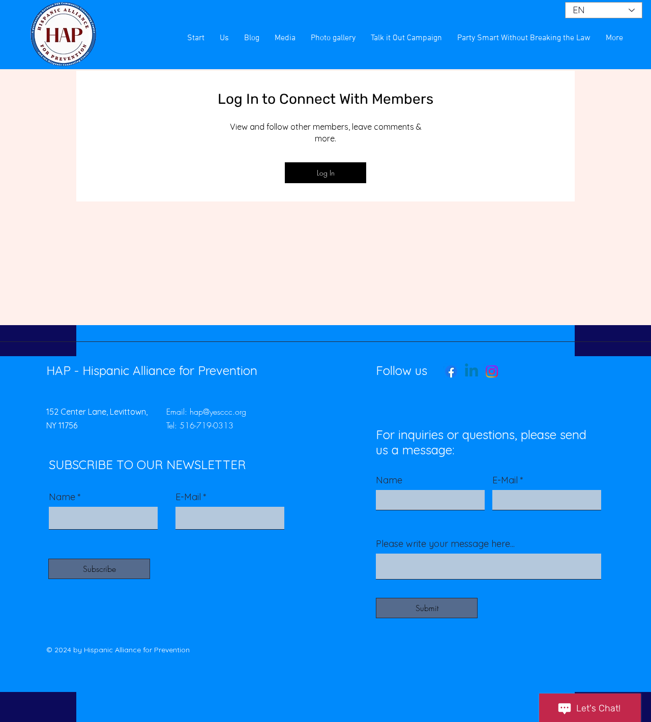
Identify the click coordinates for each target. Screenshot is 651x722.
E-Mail (188, 497)
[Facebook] (451, 371)
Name (62, 497)
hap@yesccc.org (218, 411)
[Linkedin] (471, 371)
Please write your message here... (445, 543)
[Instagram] (492, 371)
